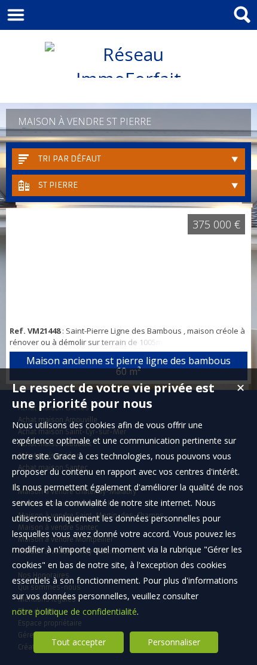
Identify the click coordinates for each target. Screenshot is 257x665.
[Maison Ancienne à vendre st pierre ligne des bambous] (128, 265)
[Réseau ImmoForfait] (128, 78)
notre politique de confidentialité (74, 611)
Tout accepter (78, 642)
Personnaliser (174, 642)
